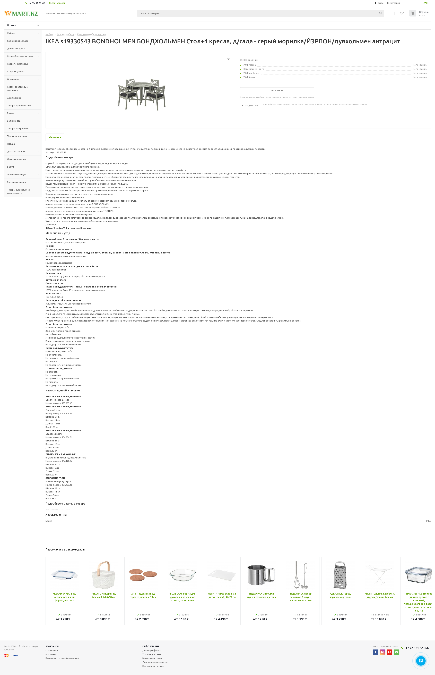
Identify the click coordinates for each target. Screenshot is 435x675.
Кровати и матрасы (17, 64)
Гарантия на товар (152, 658)
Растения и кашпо (16, 182)
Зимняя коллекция (16, 174)
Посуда (11, 144)
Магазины (51, 654)
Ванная (10, 113)
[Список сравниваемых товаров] (393, 14)
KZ (424, 3)
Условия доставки (151, 654)
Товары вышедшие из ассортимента (18, 191)
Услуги (10, 167)
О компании (52, 650)
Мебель (11, 33)
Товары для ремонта (18, 128)
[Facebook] (375, 652)
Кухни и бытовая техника (20, 56)
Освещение (13, 79)
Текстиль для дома (17, 136)
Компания (52, 646)
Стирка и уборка (15, 71)
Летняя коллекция (16, 159)
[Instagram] (382, 652)
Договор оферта (151, 650)
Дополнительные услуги (155, 662)
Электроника (14, 98)
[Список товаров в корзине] (419, 15)
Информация (150, 646)
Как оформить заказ (153, 666)
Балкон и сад (14, 121)
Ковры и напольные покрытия (17, 88)
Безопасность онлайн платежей (62, 658)
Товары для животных (19, 105)
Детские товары (16, 151)
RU (427, 3)
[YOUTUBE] (389, 652)
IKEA (13, 25)
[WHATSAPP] (396, 652)
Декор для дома (16, 48)
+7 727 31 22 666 (37, 3)
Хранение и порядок (17, 41)
